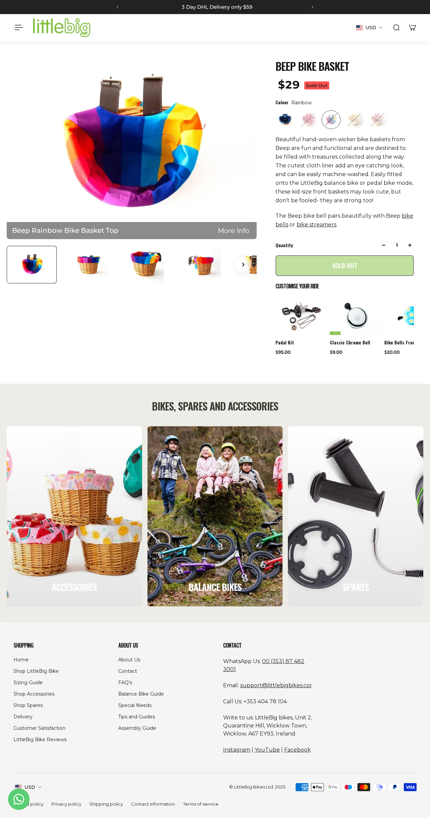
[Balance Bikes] (215, 516)
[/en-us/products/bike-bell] (356, 316)
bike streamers (316, 224)
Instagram (236, 750)
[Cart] (412, 27)
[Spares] (355, 516)
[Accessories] (74, 516)
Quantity (284, 245)
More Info (233, 230)
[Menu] (17, 27)
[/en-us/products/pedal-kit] (301, 316)
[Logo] (61, 27)
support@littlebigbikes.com (277, 685)
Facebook (297, 750)
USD (30, 787)
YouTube (267, 750)
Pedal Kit (284, 342)
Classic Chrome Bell (350, 342)
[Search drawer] (396, 27)
